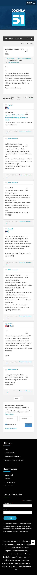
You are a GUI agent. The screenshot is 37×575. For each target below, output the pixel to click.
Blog (6, 449)
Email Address (8, 503)
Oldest (31, 97)
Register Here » (9, 414)
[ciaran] (6, 324)
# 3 (7, 223)
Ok (33, 542)
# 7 (7, 393)
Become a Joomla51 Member (14, 460)
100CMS (7, 479)
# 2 (7, 177)
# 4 (7, 264)
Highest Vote (18, 98)
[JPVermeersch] (5, 58)
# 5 (7, 318)
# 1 (7, 133)
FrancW (10, 105)
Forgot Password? (11, 428)
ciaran (10, 323)
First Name (6, 510)
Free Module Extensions (13, 456)
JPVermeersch (11, 58)
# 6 (7, 364)
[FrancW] (6, 105)
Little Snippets (10, 482)
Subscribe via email (13, 62)
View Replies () (27, 43)
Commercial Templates (24, 58)
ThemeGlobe (9, 486)
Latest (24, 97)
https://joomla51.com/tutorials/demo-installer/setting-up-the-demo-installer (16, 117)
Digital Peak (9, 475)
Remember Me (11, 424)
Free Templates (10, 453)
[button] (31, 3)
